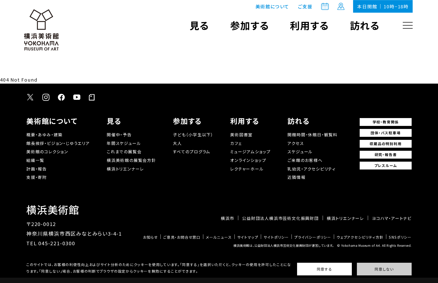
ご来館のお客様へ (304, 160)
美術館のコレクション (47, 151)
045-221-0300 (56, 243)
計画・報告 (36, 169)
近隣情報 (296, 177)
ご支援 (305, 6)
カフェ (236, 143)
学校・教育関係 (386, 121)
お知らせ (150, 237)
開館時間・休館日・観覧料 (312, 134)
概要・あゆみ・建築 (44, 134)
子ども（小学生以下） (193, 134)
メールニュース (219, 237)
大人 (177, 143)
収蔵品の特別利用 (386, 143)
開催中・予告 (119, 134)
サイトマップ (248, 237)
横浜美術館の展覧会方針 (131, 160)
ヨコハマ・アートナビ (392, 218)
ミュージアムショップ (250, 151)
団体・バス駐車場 (385, 132)
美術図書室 (241, 134)
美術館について (272, 6)
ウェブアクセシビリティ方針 (360, 237)
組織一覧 (35, 160)
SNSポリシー (400, 237)
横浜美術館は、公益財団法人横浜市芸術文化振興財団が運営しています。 (283, 245)
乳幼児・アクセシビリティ (311, 169)
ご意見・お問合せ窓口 (181, 237)
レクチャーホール (247, 169)
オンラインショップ (248, 160)
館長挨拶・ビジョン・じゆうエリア (58, 143)
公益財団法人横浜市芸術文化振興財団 (280, 218)
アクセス (295, 143)
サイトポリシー (276, 237)
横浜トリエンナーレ (125, 169)
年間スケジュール (124, 143)
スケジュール (300, 151)
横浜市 (227, 218)
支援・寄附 (36, 177)
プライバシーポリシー (312, 237)
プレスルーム (385, 165)
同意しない (384, 269)
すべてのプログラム (191, 151)
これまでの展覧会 (124, 151)
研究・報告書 (386, 154)
